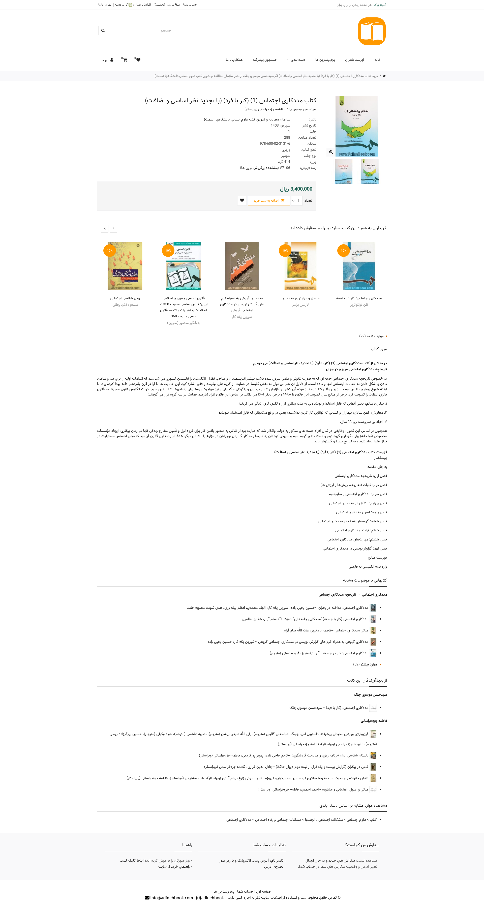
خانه (378, 60)
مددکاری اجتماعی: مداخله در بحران (343, 608)
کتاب (373, 820)
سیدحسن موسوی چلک (301, 109)
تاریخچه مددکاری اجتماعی (337, 595)
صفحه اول (263, 892)
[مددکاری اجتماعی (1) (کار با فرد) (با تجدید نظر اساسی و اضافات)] (330, 152)
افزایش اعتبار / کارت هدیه (133, 5)
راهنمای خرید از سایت (174, 867)
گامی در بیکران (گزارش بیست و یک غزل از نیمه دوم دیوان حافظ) (322, 767)
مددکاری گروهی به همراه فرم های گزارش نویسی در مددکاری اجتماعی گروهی (242, 304)
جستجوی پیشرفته (265, 60)
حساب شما (190, 4)
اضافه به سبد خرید (266, 200)
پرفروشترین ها (325, 60)
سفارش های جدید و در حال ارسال (330, 861)
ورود (105, 60)
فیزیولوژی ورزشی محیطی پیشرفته (344, 734)
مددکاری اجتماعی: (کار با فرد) (347, 708)
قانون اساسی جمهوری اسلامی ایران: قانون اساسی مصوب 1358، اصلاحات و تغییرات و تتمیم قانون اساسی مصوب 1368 (183, 307)
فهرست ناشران (355, 60)
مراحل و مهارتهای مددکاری (300, 298)
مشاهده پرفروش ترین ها (259, 168)
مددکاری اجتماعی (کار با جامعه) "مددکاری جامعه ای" (331, 619)
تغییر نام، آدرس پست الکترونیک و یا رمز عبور (251, 861)
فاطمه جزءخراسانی (271, 109)
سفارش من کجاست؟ (167, 4)
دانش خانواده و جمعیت (352, 778)
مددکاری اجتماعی (374, 595)
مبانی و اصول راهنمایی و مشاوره (345, 789)
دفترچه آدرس (274, 867)
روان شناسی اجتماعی (125, 298)
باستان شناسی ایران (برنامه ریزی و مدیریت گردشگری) (330, 755)
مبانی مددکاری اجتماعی (352, 630)
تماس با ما (104, 4)
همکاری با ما (234, 60)
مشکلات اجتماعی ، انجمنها (324, 820)
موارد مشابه (375, 336)
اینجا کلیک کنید (132, 861)
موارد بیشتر (369, 664)
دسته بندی (298, 60)
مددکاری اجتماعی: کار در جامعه (359, 298)
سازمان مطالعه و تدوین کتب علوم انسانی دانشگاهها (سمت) (247, 119)
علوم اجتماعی (356, 820)
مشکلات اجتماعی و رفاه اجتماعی (278, 820)
